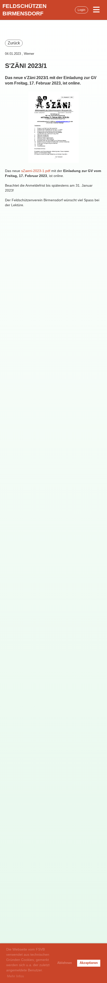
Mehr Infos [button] (15, 976)
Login (81, 10)
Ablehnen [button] (64, 963)
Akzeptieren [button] (89, 963)
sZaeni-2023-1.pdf (35, 171)
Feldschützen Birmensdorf (24, 10)
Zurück (14, 43)
